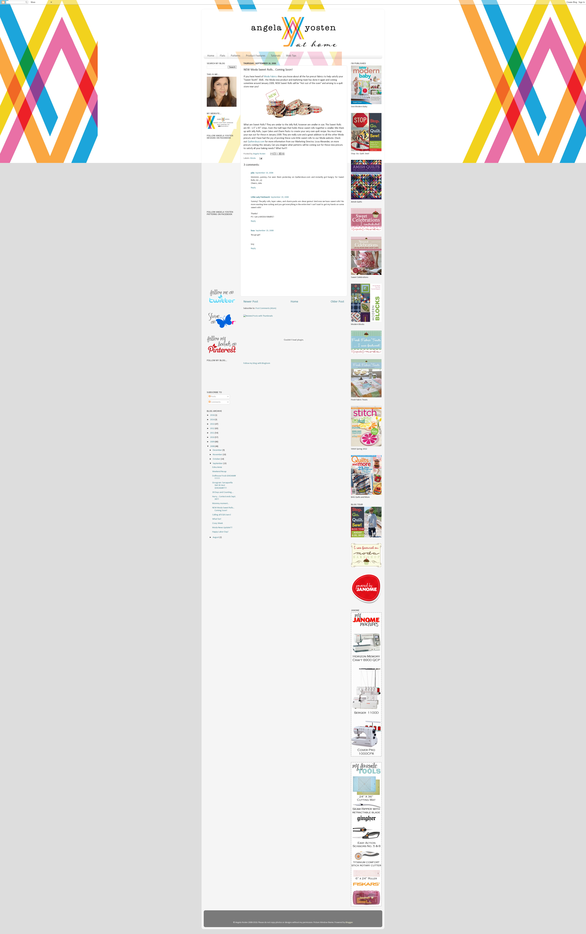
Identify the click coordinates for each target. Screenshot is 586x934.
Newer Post (250, 301)
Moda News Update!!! (222, 527)
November (218, 454)
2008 (212, 446)
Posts (213, 396)
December (217, 450)
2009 (212, 442)
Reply (253, 188)
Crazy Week (217, 523)
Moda (253, 158)
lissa (253, 230)
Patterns (235, 55)
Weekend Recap (219, 471)
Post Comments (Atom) (266, 308)
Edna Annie (217, 467)
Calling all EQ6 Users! (221, 515)
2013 (212, 424)
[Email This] (271, 153)
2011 (212, 433)
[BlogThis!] (274, 153)
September (218, 463)
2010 (212, 437)
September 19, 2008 (264, 173)
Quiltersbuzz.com (256, 141)
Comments (215, 402)
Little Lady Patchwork (260, 197)
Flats (222, 55)
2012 (212, 428)
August (216, 537)
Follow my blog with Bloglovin (256, 363)
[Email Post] (260, 158)
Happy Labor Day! (220, 532)
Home (210, 55)
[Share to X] (277, 153)
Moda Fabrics (270, 76)
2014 (212, 420)
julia (252, 173)
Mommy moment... (220, 503)
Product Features (255, 55)
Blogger (349, 922)
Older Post (337, 301)
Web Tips (291, 55)
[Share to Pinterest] (283, 153)
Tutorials (275, 55)
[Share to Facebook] (280, 153)
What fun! (216, 519)
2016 (212, 415)
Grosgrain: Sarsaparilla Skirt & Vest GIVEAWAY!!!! (222, 485)
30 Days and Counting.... (222, 492)
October (217, 459)
